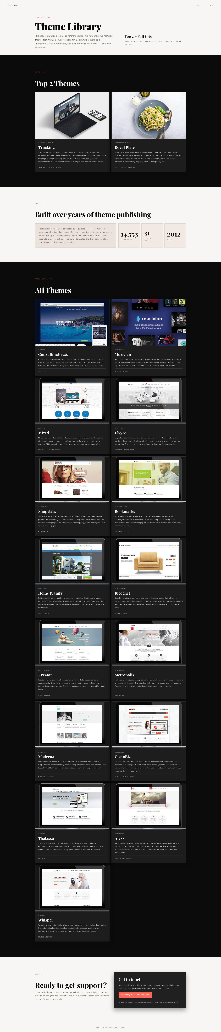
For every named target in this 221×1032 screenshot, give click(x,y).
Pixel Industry (15, 5)
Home (199, 5)
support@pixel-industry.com (135, 995)
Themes (209, 5)
